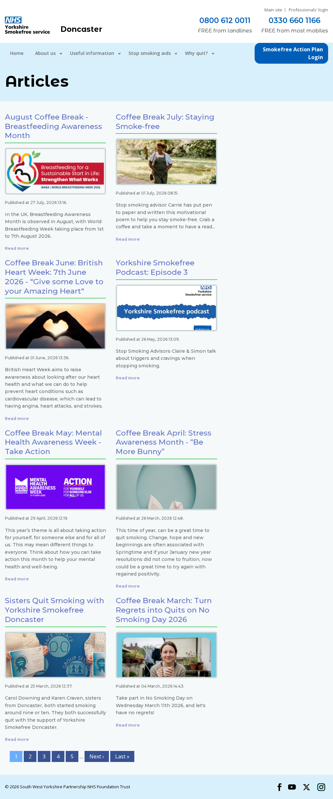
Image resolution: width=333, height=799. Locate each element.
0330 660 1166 (294, 20)
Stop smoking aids (149, 53)
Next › (96, 756)
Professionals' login (308, 10)
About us (45, 53)
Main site (273, 10)
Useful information (92, 53)
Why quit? (196, 53)
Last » (122, 756)
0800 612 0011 (224, 20)
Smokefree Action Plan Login (293, 53)
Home (16, 53)
